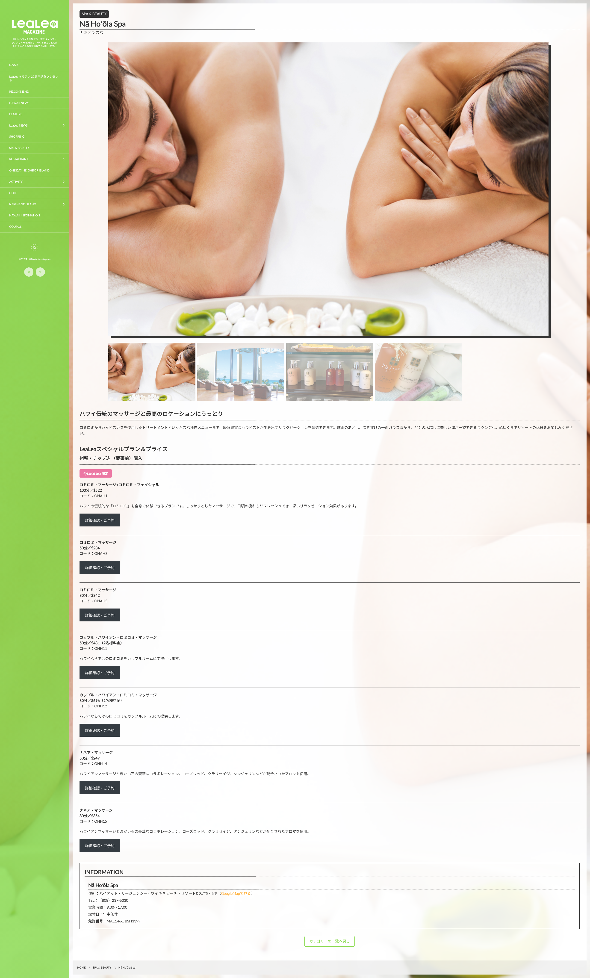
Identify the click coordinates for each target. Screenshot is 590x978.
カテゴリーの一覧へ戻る (329, 941)
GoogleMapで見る (236, 893)
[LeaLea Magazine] (34, 34)
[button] (34, 247)
